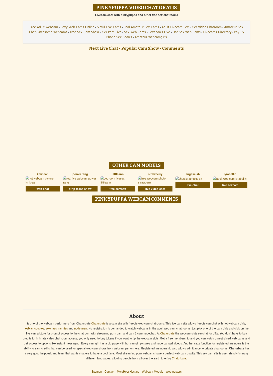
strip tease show (80, 189)
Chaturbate (98, 323)
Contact (109, 371)
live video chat (155, 189)
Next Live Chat (103, 48)
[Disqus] (136, 255)
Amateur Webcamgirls (151, 37)
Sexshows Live (159, 32)
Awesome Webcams (52, 32)
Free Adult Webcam (44, 27)
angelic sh (193, 174)
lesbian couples (34, 328)
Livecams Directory (217, 32)
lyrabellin (230, 174)
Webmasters (174, 371)
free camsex (118, 189)
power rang (80, 174)
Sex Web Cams (135, 32)
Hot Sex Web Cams (187, 32)
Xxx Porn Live (112, 32)
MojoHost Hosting (128, 371)
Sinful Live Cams (109, 27)
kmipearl (43, 174)
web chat (43, 189)
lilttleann (118, 174)
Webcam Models (152, 371)
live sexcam (230, 185)
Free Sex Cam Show (84, 32)
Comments (173, 48)
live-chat (193, 185)
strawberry (155, 174)
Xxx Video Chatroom (206, 27)
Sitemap (97, 371)
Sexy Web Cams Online (77, 27)
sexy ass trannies (57, 328)
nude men (80, 328)
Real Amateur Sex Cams (141, 27)
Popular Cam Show (140, 48)
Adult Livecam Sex (175, 27)
